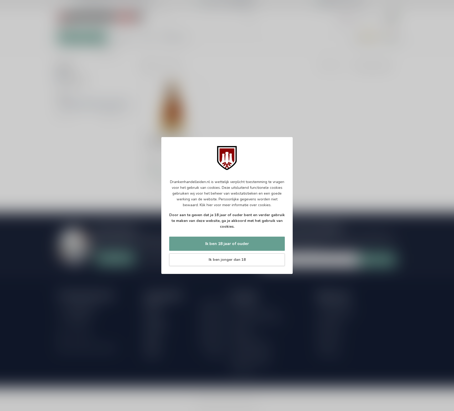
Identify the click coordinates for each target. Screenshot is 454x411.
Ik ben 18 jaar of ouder (227, 243)
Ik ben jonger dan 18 (227, 259)
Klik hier (206, 204)
